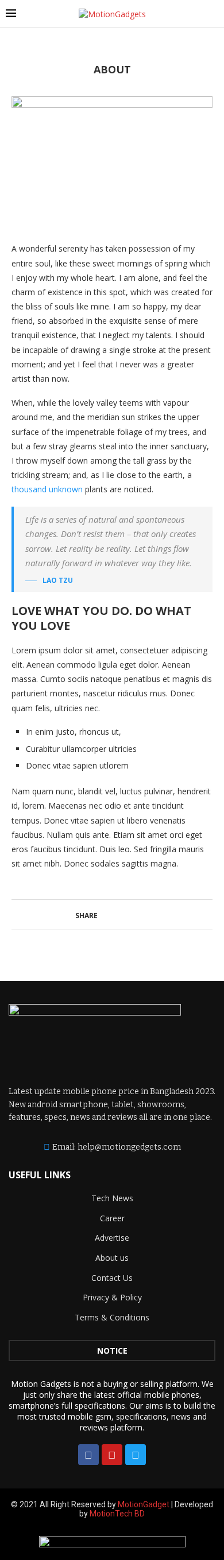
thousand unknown (47, 489)
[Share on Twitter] (121, 914)
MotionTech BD (117, 1513)
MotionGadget (144, 1504)
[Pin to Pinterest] (133, 914)
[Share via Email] (145, 914)
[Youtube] (112, 1454)
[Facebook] (88, 1454)
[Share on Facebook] (109, 914)
